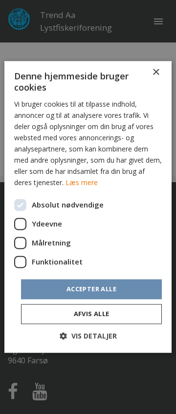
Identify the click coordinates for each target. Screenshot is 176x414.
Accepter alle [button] (91, 288)
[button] (88, 336)
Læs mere (82, 183)
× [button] (155, 72)
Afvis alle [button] (92, 314)
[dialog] (88, 207)
